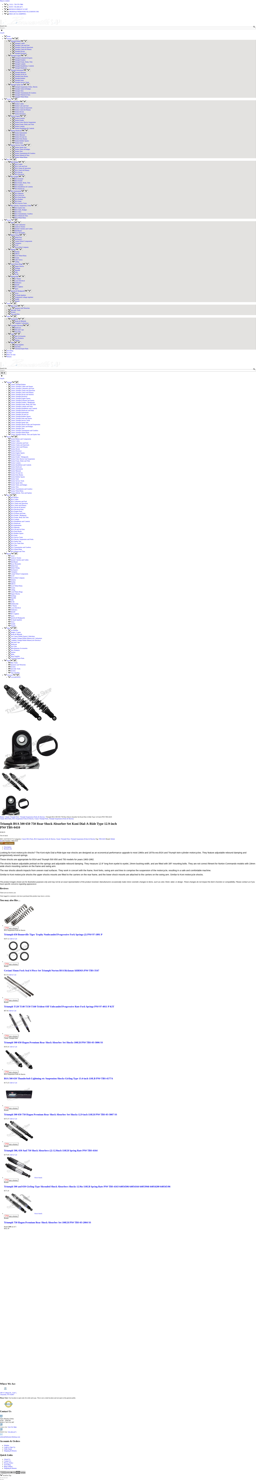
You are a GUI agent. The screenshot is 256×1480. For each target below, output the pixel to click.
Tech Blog (7, 1465)
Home (2, 817)
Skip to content (5, 1)
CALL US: (3, 1427)
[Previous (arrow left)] (1, 1479)
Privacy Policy (8, 1463)
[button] (13, 39)
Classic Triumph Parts (12, 817)
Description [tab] (7, 847)
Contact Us (7, 1461)
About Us (7, 1459)
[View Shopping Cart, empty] (128, 30)
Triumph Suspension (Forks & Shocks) (32, 817)
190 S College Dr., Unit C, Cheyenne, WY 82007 (8, 1393)
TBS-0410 (102, 839)
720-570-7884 (12, 1427)
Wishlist (6, 1445)
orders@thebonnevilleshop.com (10, 1437)
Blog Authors (8, 1466)
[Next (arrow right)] (3, 1479)
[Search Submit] (254, 27)
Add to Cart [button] (13, 939)
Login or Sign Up (9, 1447)
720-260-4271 (12, 1432)
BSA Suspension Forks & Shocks (23, 819)
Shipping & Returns (10, 1451)
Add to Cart (41, 1379)
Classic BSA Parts (6, 819)
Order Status (8, 1449)
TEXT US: (3, 1432)
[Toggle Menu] (17, 38)
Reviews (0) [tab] (8, 849)
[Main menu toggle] (3, 373)
